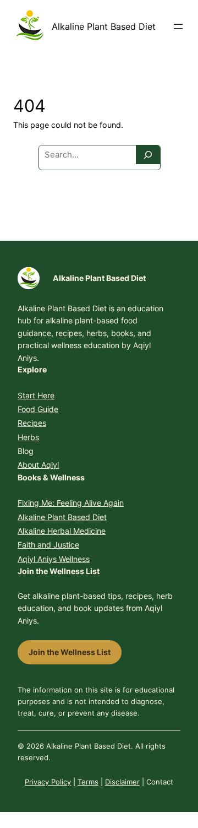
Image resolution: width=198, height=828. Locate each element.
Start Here (36, 395)
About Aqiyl (38, 464)
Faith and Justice (48, 544)
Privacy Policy (48, 781)
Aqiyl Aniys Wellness (54, 559)
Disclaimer (122, 781)
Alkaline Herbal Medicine (62, 530)
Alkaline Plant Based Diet (104, 26)
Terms (88, 781)
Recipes (32, 422)
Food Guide (38, 409)
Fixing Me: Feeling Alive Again (71, 502)
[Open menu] (178, 26)
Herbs (28, 437)
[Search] (148, 154)
